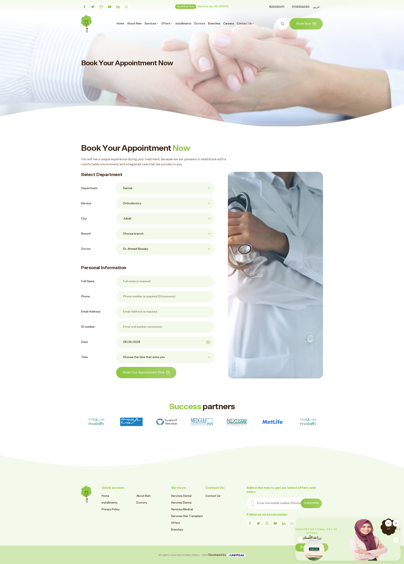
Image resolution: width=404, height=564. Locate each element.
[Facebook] (84, 6)
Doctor (86, 248)
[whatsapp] (126, 6)
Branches (214, 23)
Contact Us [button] (244, 23)
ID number (88, 326)
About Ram (134, 23)
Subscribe (311, 503)
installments (183, 23)
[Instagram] (101, 6)
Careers (228, 23)
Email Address (91, 311)
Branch (86, 233)
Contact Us (213, 496)
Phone (85, 296)
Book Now (303, 23)
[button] (396, 539)
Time (84, 357)
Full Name (87, 281)
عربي (316, 6)
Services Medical (182, 509)
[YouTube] (109, 6)
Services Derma (181, 502)
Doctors (199, 23)
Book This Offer (365, 547)
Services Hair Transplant (187, 516)
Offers (175, 523)
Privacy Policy (111, 509)
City (83, 218)
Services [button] (151, 23)
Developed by (217, 555)
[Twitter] (92, 6)
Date (84, 342)
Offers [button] (166, 23)
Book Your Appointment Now (144, 372)
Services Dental (181, 496)
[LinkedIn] (118, 6)
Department (89, 188)
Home (121, 23)
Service (86, 203)
